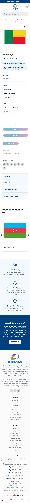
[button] (24, 27)
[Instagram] (15, 390)
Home (3, 20)
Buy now (15, 135)
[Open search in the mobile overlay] (15, 14)
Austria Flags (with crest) (11, 247)
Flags (11, 20)
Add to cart (15, 129)
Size (4, 103)
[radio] (7, 89)
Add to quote (10, 144)
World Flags (17, 20)
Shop (7, 20)
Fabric (5, 86)
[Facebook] (11, 390)
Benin (22, 20)
